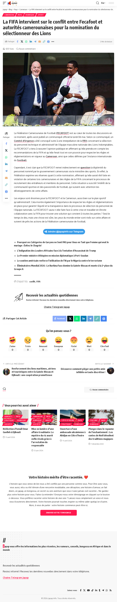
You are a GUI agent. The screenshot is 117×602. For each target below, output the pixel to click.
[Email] (40, 41)
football (22, 160)
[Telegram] (103, 590)
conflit (32, 281)
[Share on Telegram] (35, 41)
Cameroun (9, 15)
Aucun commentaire (27, 48)
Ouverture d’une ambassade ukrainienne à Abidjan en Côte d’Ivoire (72, 432)
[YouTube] (88, 590)
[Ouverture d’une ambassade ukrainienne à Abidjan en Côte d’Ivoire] (73, 417)
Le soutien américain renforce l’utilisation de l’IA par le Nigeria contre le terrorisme (59, 260)
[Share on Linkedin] (31, 41)
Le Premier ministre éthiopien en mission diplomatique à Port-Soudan (52, 255)
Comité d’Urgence (24, 140)
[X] (84, 590)
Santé (48, 420)
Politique (9, 420)
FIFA (84, 140)
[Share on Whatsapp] (26, 41)
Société (8, 424)
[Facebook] (80, 590)
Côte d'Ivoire (68, 420)
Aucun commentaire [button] (100, 390)
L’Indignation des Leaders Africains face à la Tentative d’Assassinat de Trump (56, 250)
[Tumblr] (99, 590)
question (85, 167)
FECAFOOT (63, 133)
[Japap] (12, 3)
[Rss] (110, 590)
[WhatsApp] (106, 590)
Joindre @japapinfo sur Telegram (65, 231)
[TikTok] (92, 590)
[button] (5, 3)
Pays (20, 15)
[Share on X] (22, 41)
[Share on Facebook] (17, 41)
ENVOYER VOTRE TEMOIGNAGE (58, 513)
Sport (41, 15)
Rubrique (30, 15)
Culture (93, 420)
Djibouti (8, 416)
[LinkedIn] (96, 590)
